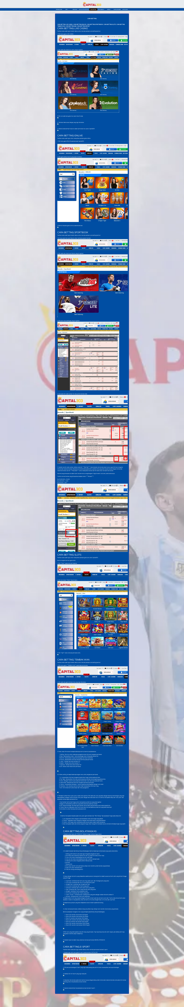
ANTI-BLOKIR (125, 9)
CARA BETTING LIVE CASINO (65, 24)
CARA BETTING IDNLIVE (79, 24)
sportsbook (71, 238)
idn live (72, 225)
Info (67, 9)
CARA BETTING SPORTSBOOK (95, 24)
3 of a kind (68, 893)
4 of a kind (68, 886)
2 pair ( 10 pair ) (70, 894)
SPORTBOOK (81, 232)
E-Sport (78, 967)
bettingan (69, 320)
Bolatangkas (86, 851)
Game (64, 580)
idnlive (88, 138)
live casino (71, 49)
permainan (95, 774)
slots (74, 560)
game (65, 665)
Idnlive (65, 157)
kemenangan (116, 796)
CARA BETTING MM (71, 26)
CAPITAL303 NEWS (117, 9)
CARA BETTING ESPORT (83, 26)
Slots (63, 563)
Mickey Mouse (79, 851)
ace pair (68, 896)
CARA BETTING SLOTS (110, 24)
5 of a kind (68, 882)
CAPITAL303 (94, 952)
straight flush (69, 884)
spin (63, 653)
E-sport (81, 952)
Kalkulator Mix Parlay (84, 9)
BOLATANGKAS (88, 831)
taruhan (67, 476)
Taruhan (90, 476)
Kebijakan (75, 9)
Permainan (67, 751)
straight (68, 891)
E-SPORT (85, 947)
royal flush (68, 881)
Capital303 (92, 128)
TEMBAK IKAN (81, 659)
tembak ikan (91, 816)
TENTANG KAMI (59, 9)
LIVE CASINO (81, 28)
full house (68, 887)
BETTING (69, 555)
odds (67, 394)
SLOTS (77, 555)
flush (67, 889)
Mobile (108, 9)
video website (101, 9)
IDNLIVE (78, 135)
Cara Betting (93, 9)
